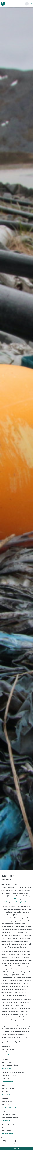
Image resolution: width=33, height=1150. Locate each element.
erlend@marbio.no (7, 1134)
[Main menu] (31, 4)
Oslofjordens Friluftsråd (13, 899)
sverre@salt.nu (6, 1068)
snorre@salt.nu (6, 1055)
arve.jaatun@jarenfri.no (8, 1107)
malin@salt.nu (5, 1094)
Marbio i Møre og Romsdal (18, 902)
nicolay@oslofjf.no (7, 1081)
